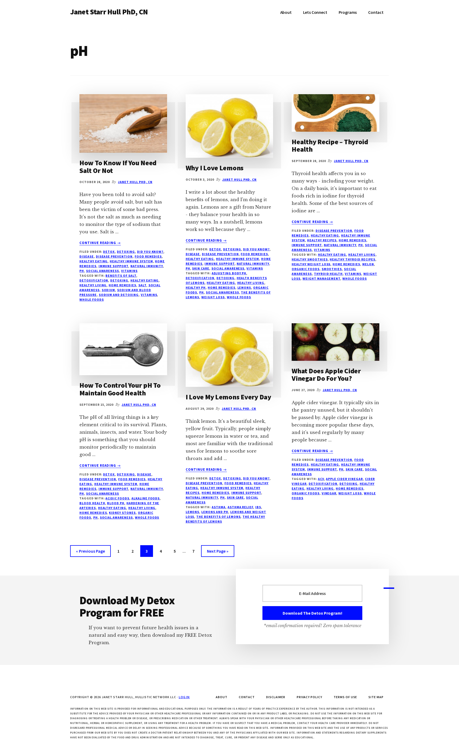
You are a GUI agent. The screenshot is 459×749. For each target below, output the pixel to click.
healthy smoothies (310, 259)
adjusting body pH (229, 273)
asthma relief (240, 507)
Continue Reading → (100, 243)
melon (368, 264)
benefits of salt (120, 276)
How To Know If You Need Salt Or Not (117, 166)
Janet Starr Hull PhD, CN (109, 11)
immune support (113, 266)
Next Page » (217, 552)
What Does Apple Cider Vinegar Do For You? (326, 374)
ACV (321, 479)
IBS (258, 507)
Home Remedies (352, 240)
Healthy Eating (93, 261)
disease (86, 256)
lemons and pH (214, 512)
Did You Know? (150, 252)
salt (142, 285)
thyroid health (328, 274)
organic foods (305, 269)
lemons (244, 287)
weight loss (213, 297)
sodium (108, 290)
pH (81, 271)
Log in (184, 697)
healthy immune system (131, 261)
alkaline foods (145, 498)
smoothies (332, 269)
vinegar (329, 493)
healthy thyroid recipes (352, 259)
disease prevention (114, 256)
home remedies (122, 285)
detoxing (119, 280)
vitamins (129, 271)
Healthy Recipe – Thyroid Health (330, 145)
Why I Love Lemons (215, 167)
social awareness (102, 271)
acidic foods (117, 498)
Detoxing (126, 252)
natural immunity (146, 266)
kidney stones (122, 513)
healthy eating (144, 280)
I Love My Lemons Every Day (228, 396)
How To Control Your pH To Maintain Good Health (120, 389)
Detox (109, 252)
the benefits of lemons (218, 517)
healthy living (93, 285)
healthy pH (196, 287)
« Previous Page (90, 552)
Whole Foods (91, 299)
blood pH (115, 503)
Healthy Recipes (322, 240)
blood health (92, 503)
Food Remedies (148, 256)
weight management (321, 278)
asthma (219, 507)
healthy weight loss (311, 264)
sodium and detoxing (119, 295)
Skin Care (200, 268)
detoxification (93, 280)
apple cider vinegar (344, 479)
